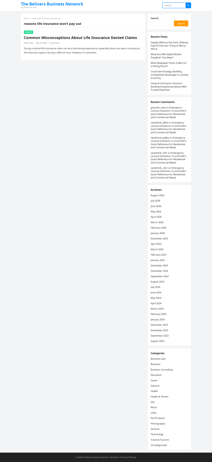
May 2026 (156, 211)
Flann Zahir (28, 43)
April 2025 (156, 243)
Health (154, 391)
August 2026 (157, 195)
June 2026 (156, 206)
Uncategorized (159, 445)
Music (154, 407)
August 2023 (157, 341)
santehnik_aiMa (159, 122)
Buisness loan (158, 358)
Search (154, 18)
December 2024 (159, 265)
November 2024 (159, 270)
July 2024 (155, 287)
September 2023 (160, 335)
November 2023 (159, 330)
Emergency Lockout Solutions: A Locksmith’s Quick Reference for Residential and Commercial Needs (168, 112)
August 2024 (157, 281)
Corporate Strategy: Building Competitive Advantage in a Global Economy (169, 75)
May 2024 (156, 297)
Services (155, 429)
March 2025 (157, 249)
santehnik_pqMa (160, 137)
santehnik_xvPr (159, 152)
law (152, 402)
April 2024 (156, 303)
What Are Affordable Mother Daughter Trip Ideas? (166, 56)
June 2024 (156, 292)
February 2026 (158, 227)
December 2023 (159, 324)
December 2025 (159, 238)
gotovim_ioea (158, 107)
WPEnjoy (132, 457)
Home (26, 18)
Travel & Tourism (160, 439)
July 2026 (155, 200)
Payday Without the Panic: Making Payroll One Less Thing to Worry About (169, 46)
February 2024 (158, 314)
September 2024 (160, 276)
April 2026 (156, 216)
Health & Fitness (159, 396)
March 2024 (157, 308)
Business (155, 364)
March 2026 (157, 222)
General (28, 32)
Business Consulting (162, 369)
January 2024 (158, 319)
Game (154, 380)
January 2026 (158, 233)
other (154, 412)
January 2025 (158, 260)
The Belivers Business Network (52, 4)
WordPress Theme (118, 457)
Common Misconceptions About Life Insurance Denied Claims (80, 37)
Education (156, 375)
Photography (158, 423)
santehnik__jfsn (159, 167)
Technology (157, 434)
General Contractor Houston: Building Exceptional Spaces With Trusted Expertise (169, 86)
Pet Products (158, 418)
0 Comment (54, 43)
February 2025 (158, 254)
